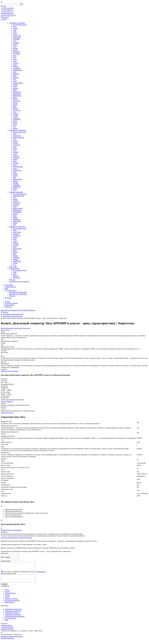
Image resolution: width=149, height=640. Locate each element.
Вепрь (15, 121)
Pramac (15, 103)
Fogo (14, 55)
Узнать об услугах (7, 412)
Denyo (15, 45)
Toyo (14, 112)
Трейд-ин (12, 296)
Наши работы (9, 305)
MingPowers (17, 92)
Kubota (15, 85)
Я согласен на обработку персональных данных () (24, 572)
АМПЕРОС (17, 119)
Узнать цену (26, 328)
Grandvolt (16, 157)
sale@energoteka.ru (7, 13)
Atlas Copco (17, 35)
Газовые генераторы (16, 192)
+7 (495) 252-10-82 (7, 8)
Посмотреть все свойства (9, 371)
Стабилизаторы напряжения (14, 616)
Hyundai (16, 77)
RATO (15, 176)
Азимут (15, 117)
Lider (14, 272)
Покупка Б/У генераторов (18, 294)
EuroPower (16, 236)
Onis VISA (16, 101)
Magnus (15, 88)
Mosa (15, 172)
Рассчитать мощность (12, 600)
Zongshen (16, 185)
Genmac (15, 63)
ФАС (14, 225)
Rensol (15, 105)
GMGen (15, 66)
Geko (15, 61)
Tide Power (16, 110)
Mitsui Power (17, 95)
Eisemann (16, 234)
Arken (15, 34)
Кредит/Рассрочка (7, 328)
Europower (16, 52)
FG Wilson (16, 54)
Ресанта (15, 276)
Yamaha (15, 114)
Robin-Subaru (17, 179)
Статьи (7, 595)
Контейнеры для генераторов (19, 281)
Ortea (15, 274)
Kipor (15, 81)
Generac (15, 201)
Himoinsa (16, 74)
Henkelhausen (17, 70)
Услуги (7, 301)
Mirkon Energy (18, 208)
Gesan (15, 65)
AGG (15, 26)
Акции (13, 280)
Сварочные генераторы (17, 227)
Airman (15, 28)
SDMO (15, 108)
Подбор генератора (7, 638)
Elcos (15, 46)
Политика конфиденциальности (12, 636)
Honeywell (16, 203)
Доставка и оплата (11, 303)
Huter (15, 75)
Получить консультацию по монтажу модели (16, 537)
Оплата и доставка (11, 598)
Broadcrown (17, 37)
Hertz (15, 72)
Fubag (15, 59)
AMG (15, 32)
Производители (10, 593)
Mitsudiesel (16, 94)
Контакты (8, 307)
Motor (15, 97)
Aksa (14, 30)
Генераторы (9, 285)
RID (14, 106)
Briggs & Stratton (18, 137)
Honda (15, 159)
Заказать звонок (6, 15)
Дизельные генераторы (17, 23)
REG (14, 216)
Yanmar (15, 115)
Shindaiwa (16, 257)
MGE (15, 90)
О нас (7, 589)
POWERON (17, 212)
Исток (15, 123)
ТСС (14, 126)
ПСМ (15, 125)
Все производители (19, 24)
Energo (15, 50)
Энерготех (16, 277)
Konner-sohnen (18, 83)
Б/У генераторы (10, 290)
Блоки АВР (13, 267)
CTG (14, 41)
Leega (15, 86)
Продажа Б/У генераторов (18, 292)
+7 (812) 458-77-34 (7, 12)
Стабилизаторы (14, 268)
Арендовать (18, 328)
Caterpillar (16, 39)
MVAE (15, 99)
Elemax (15, 48)
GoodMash (16, 68)
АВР (6, 288)
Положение (41, 572)
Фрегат (15, 128)
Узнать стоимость (7, 401)
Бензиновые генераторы (17, 130)
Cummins (16, 43)
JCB (14, 79)
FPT (14, 57)
